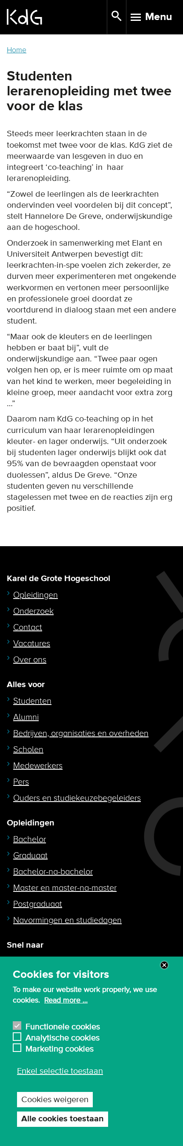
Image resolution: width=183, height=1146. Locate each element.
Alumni (26, 717)
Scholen (28, 750)
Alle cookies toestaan (62, 1119)
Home (16, 50)
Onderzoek (33, 611)
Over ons (29, 660)
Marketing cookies (60, 1048)
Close (164, 965)
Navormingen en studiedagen (67, 920)
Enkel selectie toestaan (60, 1071)
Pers (21, 782)
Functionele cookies (63, 1026)
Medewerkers (38, 766)
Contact (27, 627)
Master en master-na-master (65, 888)
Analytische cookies (63, 1037)
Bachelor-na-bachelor (53, 872)
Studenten (32, 701)
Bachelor (29, 839)
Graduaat (30, 856)
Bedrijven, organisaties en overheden (81, 733)
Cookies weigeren (55, 1099)
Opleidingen (35, 595)
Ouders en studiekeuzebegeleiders (77, 798)
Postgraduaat (37, 904)
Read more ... (66, 1000)
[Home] (57, 17)
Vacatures (31, 644)
